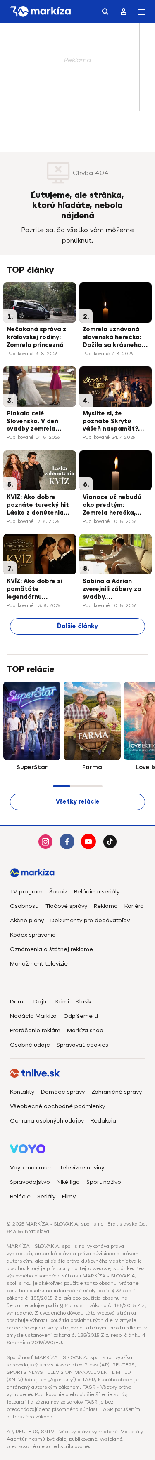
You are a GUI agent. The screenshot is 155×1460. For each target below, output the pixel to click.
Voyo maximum (31, 1167)
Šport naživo (103, 1182)
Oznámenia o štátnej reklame (51, 949)
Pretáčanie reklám (35, 1030)
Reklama (106, 905)
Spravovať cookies (82, 1044)
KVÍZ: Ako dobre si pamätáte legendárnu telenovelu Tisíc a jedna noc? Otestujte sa (34, 589)
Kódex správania (33, 934)
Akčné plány (27, 920)
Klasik (83, 1001)
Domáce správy (63, 1091)
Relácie (20, 1196)
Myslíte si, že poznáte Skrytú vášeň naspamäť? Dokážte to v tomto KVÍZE (114, 422)
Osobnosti (24, 905)
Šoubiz (58, 891)
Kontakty (22, 1091)
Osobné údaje (30, 1044)
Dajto (41, 1001)
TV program (26, 891)
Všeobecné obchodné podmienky (57, 1106)
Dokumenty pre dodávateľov (90, 920)
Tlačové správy (66, 905)
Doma (18, 1001)
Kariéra (134, 905)
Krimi (62, 1001)
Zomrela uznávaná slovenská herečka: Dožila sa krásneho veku (112, 337)
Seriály (46, 1196)
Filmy (69, 1196)
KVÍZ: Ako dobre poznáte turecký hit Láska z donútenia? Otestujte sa (38, 505)
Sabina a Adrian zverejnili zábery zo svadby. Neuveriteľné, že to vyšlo (112, 589)
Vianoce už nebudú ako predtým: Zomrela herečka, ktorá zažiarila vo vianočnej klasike (112, 505)
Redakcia (103, 1120)
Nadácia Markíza (33, 1015)
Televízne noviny (82, 1167)
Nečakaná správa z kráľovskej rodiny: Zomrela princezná (36, 337)
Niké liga (68, 1182)
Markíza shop (85, 1030)
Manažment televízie (39, 963)
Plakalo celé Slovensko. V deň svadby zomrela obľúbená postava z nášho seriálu (38, 422)
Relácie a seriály (96, 891)
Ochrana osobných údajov (47, 1120)
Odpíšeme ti (80, 1015)
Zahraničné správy (116, 1091)
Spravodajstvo (30, 1182)
